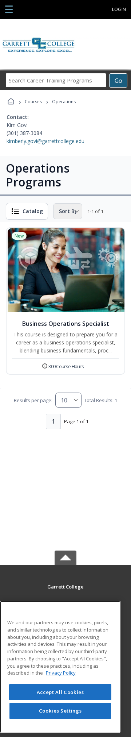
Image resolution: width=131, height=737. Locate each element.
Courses (33, 102)
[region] (60, 667)
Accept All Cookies (60, 692)
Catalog (33, 211)
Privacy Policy (61, 673)
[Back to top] (65, 592)
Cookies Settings (60, 710)
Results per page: (33, 400)
